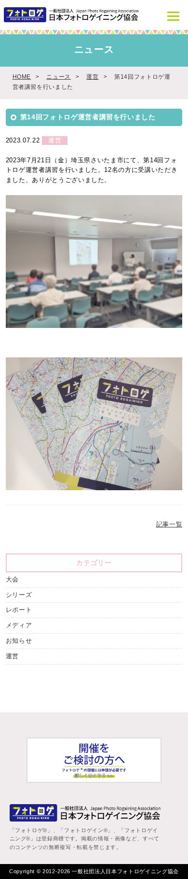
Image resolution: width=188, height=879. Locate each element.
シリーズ (19, 594)
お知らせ (19, 640)
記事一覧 (169, 524)
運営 (92, 76)
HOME (22, 76)
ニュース (58, 76)
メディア (19, 625)
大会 (12, 579)
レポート (19, 609)
